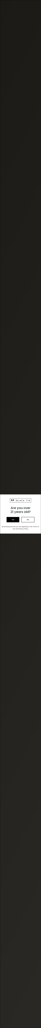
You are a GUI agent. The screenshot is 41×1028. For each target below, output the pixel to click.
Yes (13, 519)
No (28, 519)
